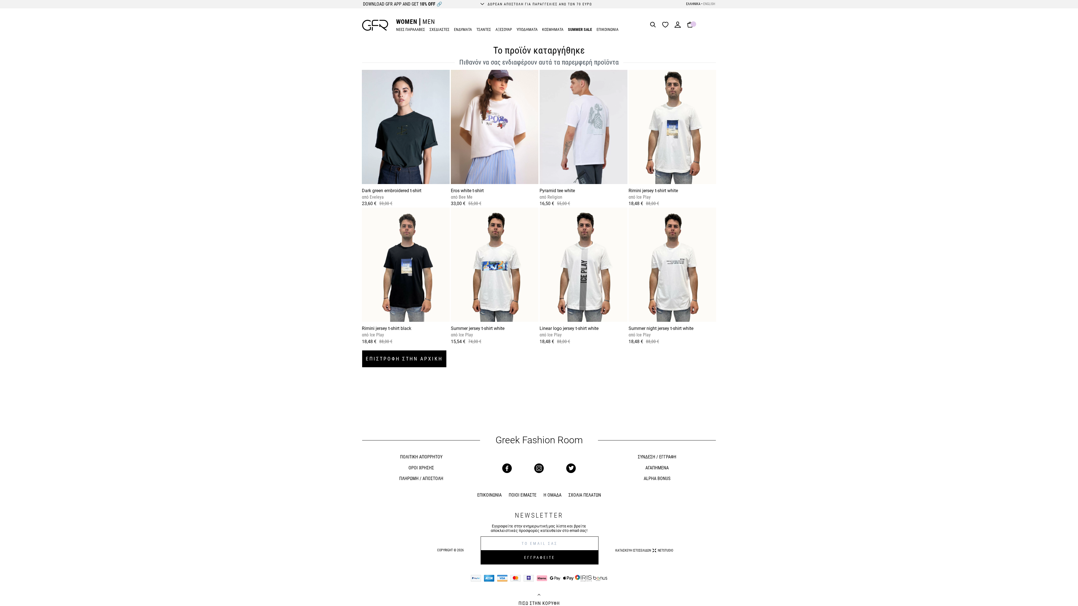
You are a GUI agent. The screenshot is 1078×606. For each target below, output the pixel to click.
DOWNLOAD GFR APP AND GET (402, 4)
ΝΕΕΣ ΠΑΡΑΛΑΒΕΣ (410, 29)
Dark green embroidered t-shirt (391, 190)
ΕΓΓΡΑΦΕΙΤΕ (539, 557)
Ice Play (643, 197)
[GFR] (375, 25)
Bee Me (465, 197)
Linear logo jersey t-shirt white (569, 328)
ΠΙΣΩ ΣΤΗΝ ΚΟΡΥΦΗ (539, 603)
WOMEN (406, 21)
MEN (428, 21)
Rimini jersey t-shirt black (386, 328)
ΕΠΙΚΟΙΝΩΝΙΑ (607, 29)
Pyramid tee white (557, 190)
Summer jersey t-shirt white (477, 328)
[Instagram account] (539, 468)
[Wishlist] (667, 25)
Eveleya (376, 197)
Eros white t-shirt (467, 190)
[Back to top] (539, 595)
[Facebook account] (507, 468)
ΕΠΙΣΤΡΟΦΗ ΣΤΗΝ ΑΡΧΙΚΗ (404, 359)
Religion (554, 197)
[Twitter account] (571, 468)
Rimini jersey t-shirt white (653, 190)
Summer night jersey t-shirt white (661, 328)
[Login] (677, 26)
